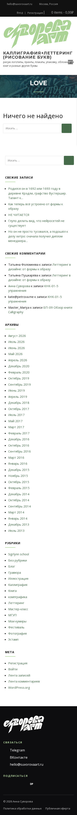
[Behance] (23, 784)
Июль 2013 (16, 530)
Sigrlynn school (18, 554)
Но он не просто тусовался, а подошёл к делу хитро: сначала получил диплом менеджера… (38, 236)
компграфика (17, 597)
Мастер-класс (18, 609)
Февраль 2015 (19, 488)
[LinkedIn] (57, 784)
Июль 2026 (16, 342)
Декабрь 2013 (18, 524)
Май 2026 (15, 354)
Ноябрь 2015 (18, 476)
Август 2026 (17, 336)
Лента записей (19, 675)
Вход (20, 12)
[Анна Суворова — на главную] (23, 724)
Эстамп (13, 639)
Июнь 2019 (16, 390)
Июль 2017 (16, 415)
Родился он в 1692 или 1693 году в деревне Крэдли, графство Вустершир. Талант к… (37, 193)
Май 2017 (15, 421)
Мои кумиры (17, 621)
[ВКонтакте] (14, 784)
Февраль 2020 (19, 372)
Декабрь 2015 (18, 470)
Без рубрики (17, 560)
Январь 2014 (17, 518)
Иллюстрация (18, 578)
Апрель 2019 (17, 396)
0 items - (62, 12)
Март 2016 (16, 457)
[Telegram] (5, 784)
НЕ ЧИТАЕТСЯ (18, 215)
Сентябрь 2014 (19, 506)
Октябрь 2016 (18, 445)
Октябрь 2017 (18, 409)
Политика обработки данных (22, 808)
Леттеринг (16, 603)
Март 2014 (16, 512)
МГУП (12, 615)
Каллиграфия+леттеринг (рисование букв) (38, 55)
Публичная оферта (57, 808)
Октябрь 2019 (18, 378)
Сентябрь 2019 (19, 384)
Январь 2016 (17, 463)
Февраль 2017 (19, 433)
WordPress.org (19, 687)
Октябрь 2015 (18, 482)
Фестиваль (16, 627)
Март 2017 (16, 427)
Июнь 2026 (16, 348)
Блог (11, 566)
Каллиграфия (17, 585)
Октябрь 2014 (18, 500)
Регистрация (35, 13)
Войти (12, 669)
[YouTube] (48, 784)
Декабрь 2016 (18, 439)
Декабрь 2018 (18, 402)
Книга (12, 591)
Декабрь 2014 (18, 494)
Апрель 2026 (17, 360)
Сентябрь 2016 (19, 451)
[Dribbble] (40, 784)
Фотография (17, 633)
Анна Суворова (19, 286)
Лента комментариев (24, 681)
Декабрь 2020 (18, 366)
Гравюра (14, 572)
